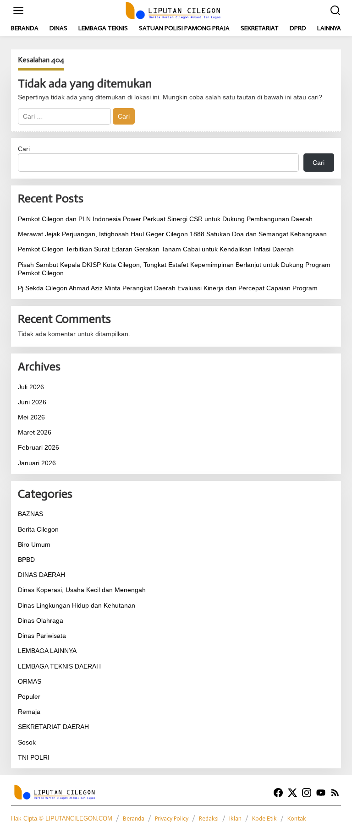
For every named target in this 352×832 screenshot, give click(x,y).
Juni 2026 (32, 402)
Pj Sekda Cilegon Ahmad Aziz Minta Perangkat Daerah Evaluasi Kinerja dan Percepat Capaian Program (168, 288)
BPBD (26, 559)
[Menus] (18, 10)
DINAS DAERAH (41, 574)
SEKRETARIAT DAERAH (53, 726)
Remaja (29, 711)
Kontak (296, 818)
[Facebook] (278, 793)
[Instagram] (307, 793)
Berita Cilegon (38, 529)
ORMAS (29, 681)
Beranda (133, 818)
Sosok (27, 742)
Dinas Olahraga (40, 620)
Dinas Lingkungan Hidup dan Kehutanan (76, 605)
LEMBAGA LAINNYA (47, 650)
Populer (29, 696)
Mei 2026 (31, 417)
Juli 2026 (31, 387)
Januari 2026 (37, 463)
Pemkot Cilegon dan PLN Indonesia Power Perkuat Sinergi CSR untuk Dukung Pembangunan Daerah (165, 219)
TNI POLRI (34, 757)
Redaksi (209, 818)
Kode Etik (264, 818)
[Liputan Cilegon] (178, 10)
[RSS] (335, 793)
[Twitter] (292, 793)
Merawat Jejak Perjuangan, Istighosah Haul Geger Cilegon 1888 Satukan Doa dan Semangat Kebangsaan (172, 234)
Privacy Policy (171, 818)
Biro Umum (34, 544)
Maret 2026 (34, 432)
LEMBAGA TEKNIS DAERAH (59, 666)
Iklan (235, 818)
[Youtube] (321, 793)
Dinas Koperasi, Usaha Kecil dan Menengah (82, 589)
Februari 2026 (38, 447)
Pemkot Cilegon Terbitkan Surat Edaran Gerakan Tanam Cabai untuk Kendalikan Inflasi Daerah (156, 249)
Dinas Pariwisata (42, 635)
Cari (24, 148)
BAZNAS (30, 513)
